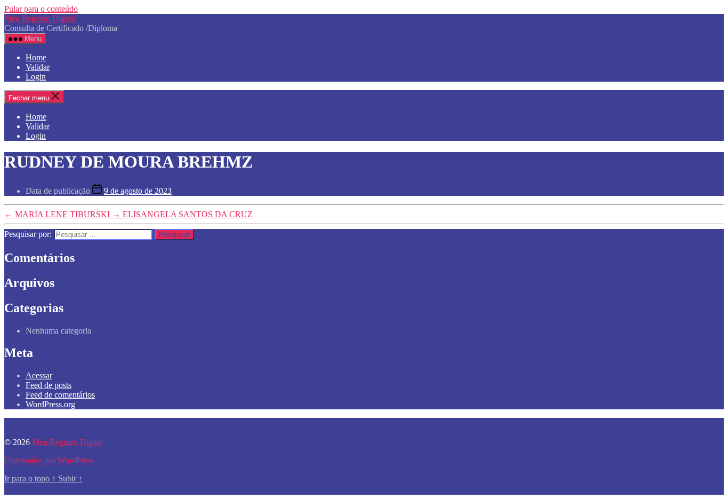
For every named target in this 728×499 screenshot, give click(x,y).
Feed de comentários (60, 394)
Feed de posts (48, 385)
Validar (38, 67)
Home (36, 57)
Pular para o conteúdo (41, 8)
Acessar (39, 375)
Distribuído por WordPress (49, 460)
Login (36, 76)
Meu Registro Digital (39, 18)
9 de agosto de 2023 (138, 190)
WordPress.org (50, 404)
